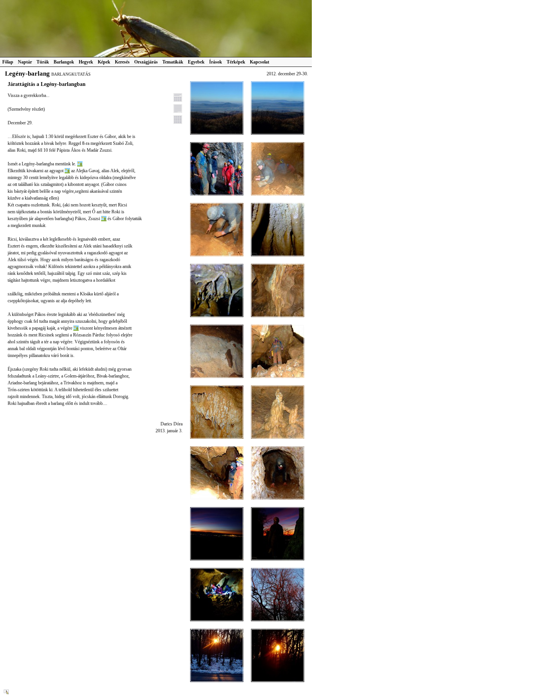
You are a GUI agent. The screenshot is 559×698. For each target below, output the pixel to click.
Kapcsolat (259, 62)
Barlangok (64, 62)
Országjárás (146, 62)
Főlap (7, 62)
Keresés (122, 62)
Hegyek (86, 62)
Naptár (25, 62)
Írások (215, 62)
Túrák (43, 62)
